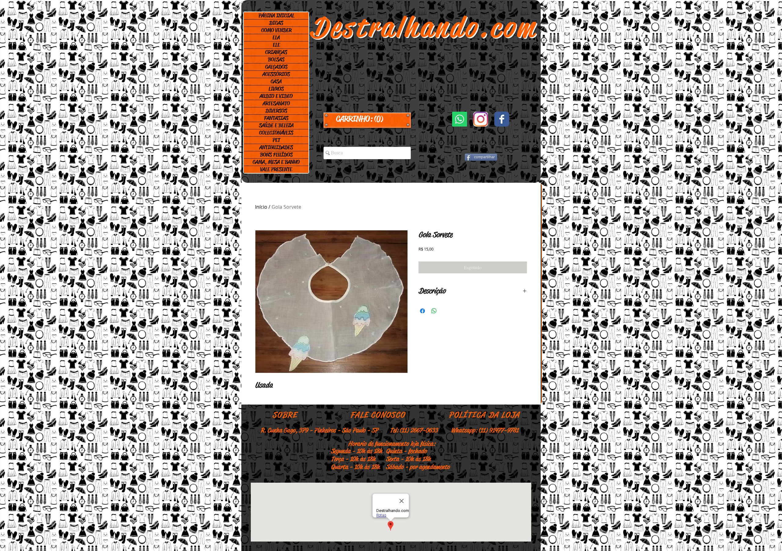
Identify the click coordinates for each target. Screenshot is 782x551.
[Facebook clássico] (501, 119)
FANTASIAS (276, 118)
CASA (276, 81)
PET (276, 140)
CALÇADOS (276, 66)
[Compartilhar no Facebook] (422, 311)
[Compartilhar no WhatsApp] (434, 311)
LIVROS (276, 88)
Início (261, 206)
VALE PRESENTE (276, 169)
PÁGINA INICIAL (276, 15)
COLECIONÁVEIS (276, 132)
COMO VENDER (276, 30)
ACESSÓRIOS (276, 74)
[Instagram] (480, 119)
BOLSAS (276, 59)
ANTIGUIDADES (276, 147)
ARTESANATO (276, 103)
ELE (276, 44)
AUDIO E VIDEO (276, 96)
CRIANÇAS (276, 52)
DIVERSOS (276, 110)
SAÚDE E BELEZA (276, 125)
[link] (367, 119)
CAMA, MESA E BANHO (276, 162)
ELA (276, 37)
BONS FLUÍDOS (276, 154)
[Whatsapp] (459, 119)
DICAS (276, 23)
